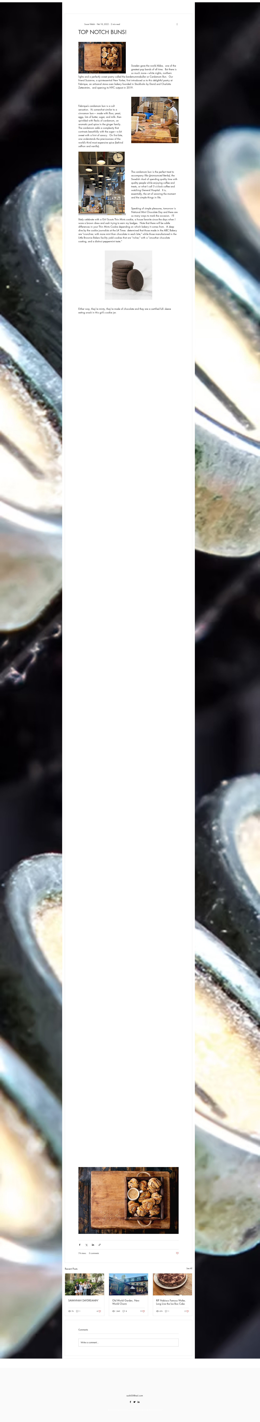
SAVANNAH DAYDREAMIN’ (83, 1300)
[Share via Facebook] (79, 1244)
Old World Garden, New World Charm (125, 1302)
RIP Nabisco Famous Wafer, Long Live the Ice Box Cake (171, 1302)
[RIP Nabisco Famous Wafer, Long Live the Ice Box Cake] (172, 1284)
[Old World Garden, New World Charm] (128, 1284)
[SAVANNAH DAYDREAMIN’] (84, 1284)
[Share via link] (99, 1244)
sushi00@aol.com (134, 1395)
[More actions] (177, 24)
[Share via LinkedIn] (93, 1244)
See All (189, 1268)
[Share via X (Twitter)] (86, 1244)
